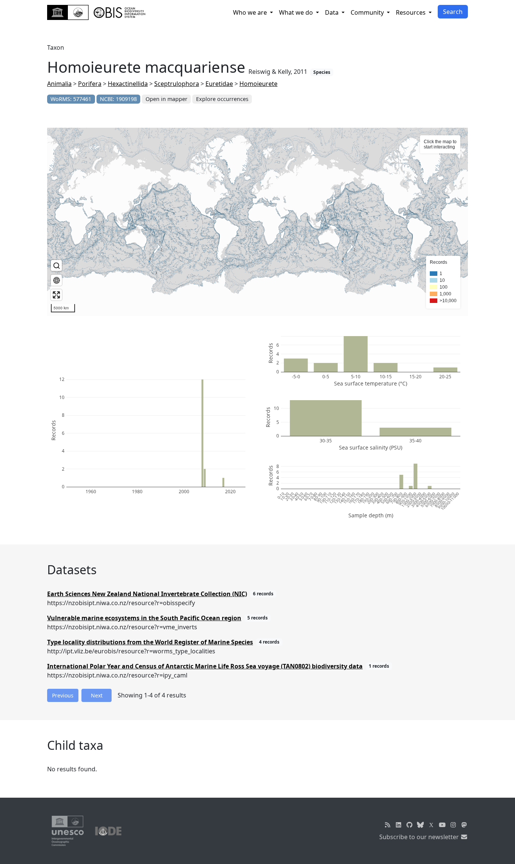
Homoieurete (258, 84)
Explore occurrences (222, 98)
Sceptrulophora (176, 84)
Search (453, 12)
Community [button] (368, 12)
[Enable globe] (56, 280)
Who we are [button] (250, 12)
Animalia (59, 84)
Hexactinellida (128, 84)
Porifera (89, 84)
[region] (257, 222)
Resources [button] (411, 12)
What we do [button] (296, 12)
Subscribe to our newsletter (419, 837)
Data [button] (332, 12)
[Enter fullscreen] (56, 294)
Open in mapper (166, 98)
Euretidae (219, 84)
